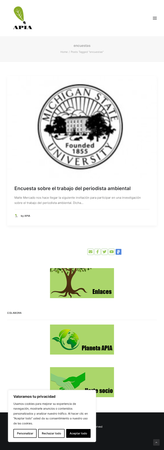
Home (64, 51)
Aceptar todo (78, 433)
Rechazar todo (51, 433)
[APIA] (22, 18)
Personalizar (25, 433)
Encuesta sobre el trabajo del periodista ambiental (72, 188)
